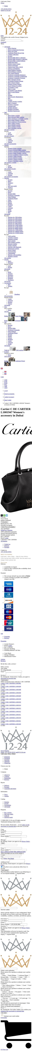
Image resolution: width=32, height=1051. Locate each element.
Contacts (6, 776)
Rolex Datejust (12, 48)
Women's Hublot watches (15, 158)
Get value (3, 1013)
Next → (7, 980)
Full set (5, 991)
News (6, 794)
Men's (9, 181)
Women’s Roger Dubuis (14, 84)
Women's (10, 183)
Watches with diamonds (14, 247)
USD (2, 377)
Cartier (10, 139)
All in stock (7, 356)
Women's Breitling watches (15, 161)
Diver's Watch (12, 250)
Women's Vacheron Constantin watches (19, 151)
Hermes (10, 175)
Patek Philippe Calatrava (15, 72)
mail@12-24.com (5, 10)
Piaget (9, 209)
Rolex (9, 192)
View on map (4, 562)
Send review (4, 680)
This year (5, 998)
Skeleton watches (13, 256)
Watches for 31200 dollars (15, 226)
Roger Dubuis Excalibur (15, 86)
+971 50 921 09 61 (6, 9)
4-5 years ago (23, 998)
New (9, 184)
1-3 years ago (14, 998)
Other (24, 979)
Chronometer (11, 253)
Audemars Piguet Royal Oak (16, 53)
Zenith (9, 211)
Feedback (3, 42)
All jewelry (7, 281)
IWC (9, 212)
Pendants (10, 278)
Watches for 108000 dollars (15, 231)
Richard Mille (12, 194)
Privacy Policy (26, 841)
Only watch (26, 991)
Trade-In (6, 350)
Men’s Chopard (12, 103)
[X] (2, 515)
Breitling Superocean (14, 111)
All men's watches (9, 129)
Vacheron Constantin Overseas (16, 78)
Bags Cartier (7, 400)
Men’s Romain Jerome (14, 79)
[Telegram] (7, 515)
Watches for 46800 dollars (15, 228)
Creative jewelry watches (15, 101)
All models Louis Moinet (15, 90)
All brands (7, 46)
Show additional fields (7, 851)
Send (2, 843)
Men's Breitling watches (14, 128)
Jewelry (6, 259)
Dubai (6, 6)
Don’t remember (14, 1000)
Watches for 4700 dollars (15, 222)
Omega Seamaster (13, 65)
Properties (7, 636)
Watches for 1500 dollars (15, 217)
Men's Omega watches (14, 126)
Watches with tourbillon (14, 255)
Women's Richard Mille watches (17, 150)
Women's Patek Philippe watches (17, 153)
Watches (6, 178)
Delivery (6, 545)
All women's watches (10, 162)
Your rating (4, 668)
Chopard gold (12, 106)
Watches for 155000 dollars (15, 233)
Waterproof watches (13, 248)
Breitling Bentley (12, 108)
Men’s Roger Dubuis (14, 82)
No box (11, 991)
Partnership (7, 778)
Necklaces (11, 280)
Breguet (10, 190)
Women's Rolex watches (15, 148)
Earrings (10, 273)
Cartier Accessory (9, 397)
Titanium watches (13, 239)
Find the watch (8, 817)
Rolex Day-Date (12, 51)
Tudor (9, 200)
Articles (3, 659)
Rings (9, 272)
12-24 (6, 390)
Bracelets (10, 277)
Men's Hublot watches (14, 125)
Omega (10, 142)
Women (10, 95)
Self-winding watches (14, 242)
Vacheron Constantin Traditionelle (17, 76)
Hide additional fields (20, 851)
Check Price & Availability (8, 527)
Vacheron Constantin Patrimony (17, 75)
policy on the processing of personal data (15, 825)
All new (6, 311)
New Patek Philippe (13, 73)
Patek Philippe (12, 197)
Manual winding (12, 244)
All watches (7, 258)
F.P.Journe (18, 320)
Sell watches (19, 350)
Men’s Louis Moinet (13, 92)
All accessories (8, 296)
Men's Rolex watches (14, 115)
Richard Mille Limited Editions (16, 61)
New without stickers (8, 985)
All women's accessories (11, 176)
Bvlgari (10, 134)
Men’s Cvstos (11, 89)
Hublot (10, 201)
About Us (7, 775)
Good (24, 985)
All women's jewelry (10, 169)
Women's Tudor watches (15, 156)
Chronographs (12, 251)
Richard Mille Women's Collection (17, 59)
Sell (5, 322)
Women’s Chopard (13, 104)
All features (4, 541)
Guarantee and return (10, 788)
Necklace (10, 275)
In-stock (10, 179)
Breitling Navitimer (13, 109)
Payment (6, 547)
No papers (18, 991)
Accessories (7, 283)
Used (29, 985)
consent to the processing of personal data (12, 1011)
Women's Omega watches (15, 159)
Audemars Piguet (13, 198)
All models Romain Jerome (15, 81)
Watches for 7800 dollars (15, 223)
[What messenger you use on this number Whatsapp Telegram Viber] (12, 853)
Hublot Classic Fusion (14, 64)
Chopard (10, 140)
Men (9, 93)
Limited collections (13, 54)
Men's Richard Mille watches (16, 117)
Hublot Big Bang (13, 62)
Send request (4, 870)
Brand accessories (9, 394)
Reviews (6, 638)
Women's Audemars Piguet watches (18, 154)
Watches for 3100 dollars (15, 220)
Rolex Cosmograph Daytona (16, 50)
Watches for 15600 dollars (15, 225)
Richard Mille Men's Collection (16, 57)
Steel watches (11, 241)
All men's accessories (10, 144)
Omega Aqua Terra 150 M (15, 67)
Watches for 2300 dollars (15, 219)
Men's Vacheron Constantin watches (18, 118)
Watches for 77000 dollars (15, 230)
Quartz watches (12, 245)
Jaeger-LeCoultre (16, 979)
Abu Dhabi (11, 858)
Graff (9, 133)
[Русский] (5, 374)
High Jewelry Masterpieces (15, 97)
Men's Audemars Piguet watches (17, 122)
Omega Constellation (14, 68)
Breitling (10, 205)
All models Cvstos (13, 87)
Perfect (19, 985)
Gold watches (12, 236)
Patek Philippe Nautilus (14, 70)
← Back (3, 987)
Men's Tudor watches (14, 123)
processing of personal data (8, 678)
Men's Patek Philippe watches (16, 120)
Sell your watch (12, 186)
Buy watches (8, 812)
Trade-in (10, 187)
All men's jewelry (9, 136)
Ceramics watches (13, 237)
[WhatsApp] (4, 515)
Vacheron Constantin (14, 195)
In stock (10, 56)
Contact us (7, 544)
